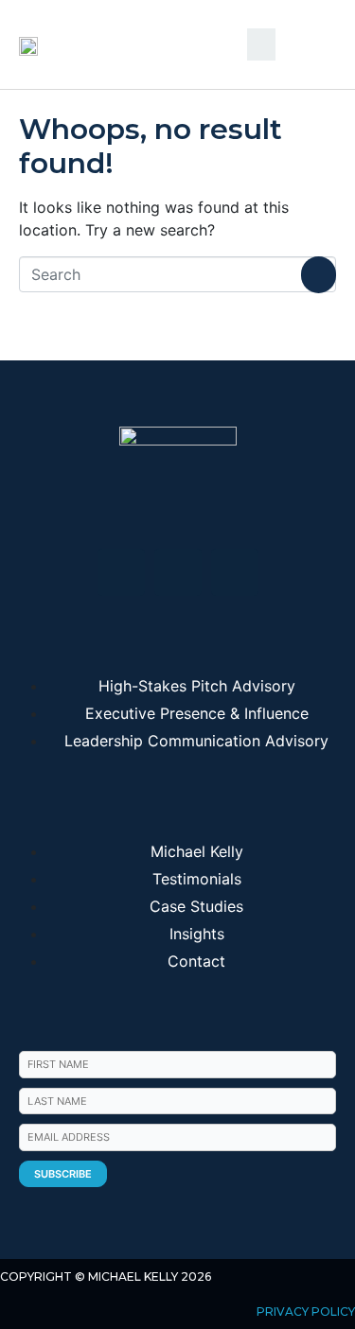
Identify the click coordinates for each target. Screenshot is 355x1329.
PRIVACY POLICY (306, 1311)
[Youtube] (178, 572)
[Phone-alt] (234, 572)
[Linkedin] (121, 572)
